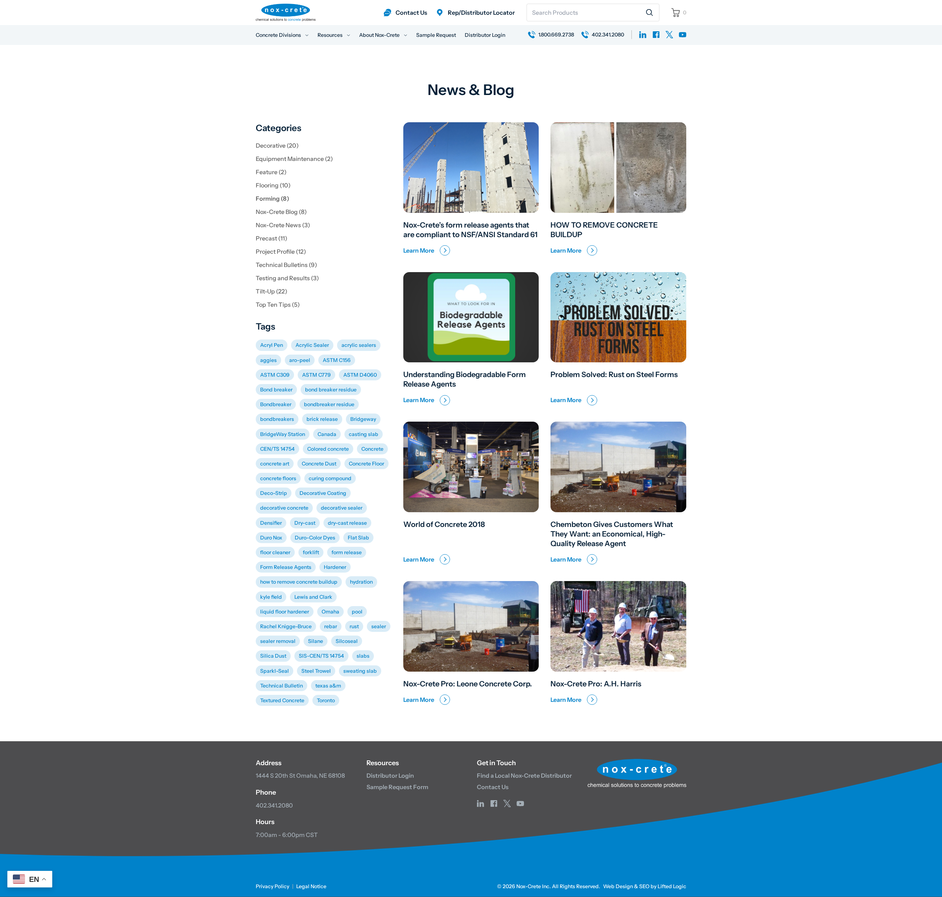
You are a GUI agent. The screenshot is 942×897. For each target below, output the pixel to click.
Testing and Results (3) (287, 278)
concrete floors (278, 478)
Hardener (335, 567)
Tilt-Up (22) (271, 291)
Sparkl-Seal (274, 671)
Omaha (330, 611)
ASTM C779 (316, 375)
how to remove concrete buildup (298, 581)
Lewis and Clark (313, 597)
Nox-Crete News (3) (283, 225)
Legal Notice (311, 886)
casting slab (363, 434)
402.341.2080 (274, 805)
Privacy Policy (272, 886)
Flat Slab (358, 537)
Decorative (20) (277, 145)
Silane (315, 641)
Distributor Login (485, 35)
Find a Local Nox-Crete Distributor (524, 775)
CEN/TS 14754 (277, 449)
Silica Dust (273, 655)
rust (354, 626)
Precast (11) (271, 238)
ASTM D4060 (360, 375)
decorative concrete (284, 507)
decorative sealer (341, 507)
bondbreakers (277, 419)
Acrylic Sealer (312, 345)
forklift (311, 552)
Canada (327, 434)
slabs (363, 655)
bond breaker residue (331, 389)
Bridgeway (363, 419)
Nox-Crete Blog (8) (281, 211)
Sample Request (436, 35)
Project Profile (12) (281, 251)
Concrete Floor (366, 463)
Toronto (326, 700)
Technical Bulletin (281, 685)
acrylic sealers (358, 345)
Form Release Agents (285, 567)
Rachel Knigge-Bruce (286, 626)
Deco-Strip (273, 493)
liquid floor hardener (284, 611)
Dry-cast (304, 523)
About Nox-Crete (380, 35)
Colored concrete (328, 449)
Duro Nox (271, 537)
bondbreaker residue (329, 404)
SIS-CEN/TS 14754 (321, 655)
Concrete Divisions (279, 35)
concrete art (274, 463)
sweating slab (360, 671)
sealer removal (277, 641)
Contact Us (493, 787)
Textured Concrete (282, 700)
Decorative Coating (323, 493)
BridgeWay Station (282, 434)
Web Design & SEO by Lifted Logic (644, 886)
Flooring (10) (273, 185)
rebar (330, 626)
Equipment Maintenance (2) (294, 158)
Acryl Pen (271, 345)
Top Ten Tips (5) (278, 304)
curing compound (330, 478)
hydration (361, 581)
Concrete (372, 449)
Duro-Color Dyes (315, 537)
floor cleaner (275, 552)
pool (357, 611)
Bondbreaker (275, 404)
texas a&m (328, 685)
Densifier (271, 523)
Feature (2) (271, 172)
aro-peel (299, 360)
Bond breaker (276, 389)
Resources (331, 35)
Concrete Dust (319, 463)
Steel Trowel (316, 671)
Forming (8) (272, 198)
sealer (378, 626)
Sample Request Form (397, 787)
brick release (322, 419)
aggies (268, 360)
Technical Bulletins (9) (286, 264)
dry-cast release (347, 523)
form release (347, 552)
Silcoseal (347, 641)
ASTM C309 (275, 375)
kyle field (271, 597)
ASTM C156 (337, 360)
